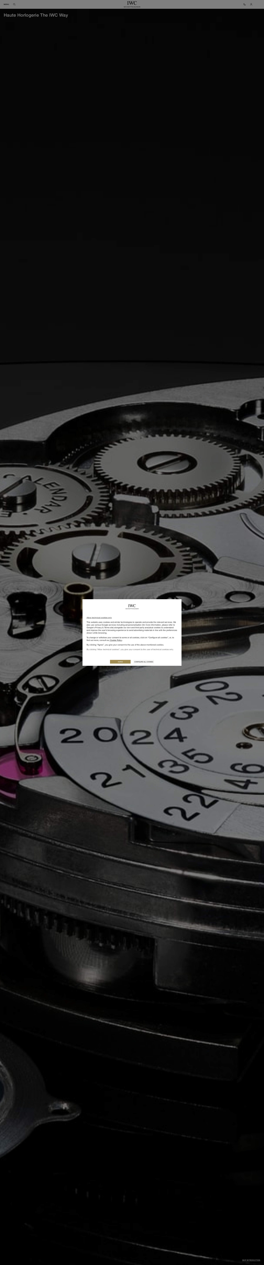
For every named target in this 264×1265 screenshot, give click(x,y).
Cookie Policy (116, 640)
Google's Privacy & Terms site (100, 627)
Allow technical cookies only (99, 617)
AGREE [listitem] (120, 662)
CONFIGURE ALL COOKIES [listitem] (143, 662)
